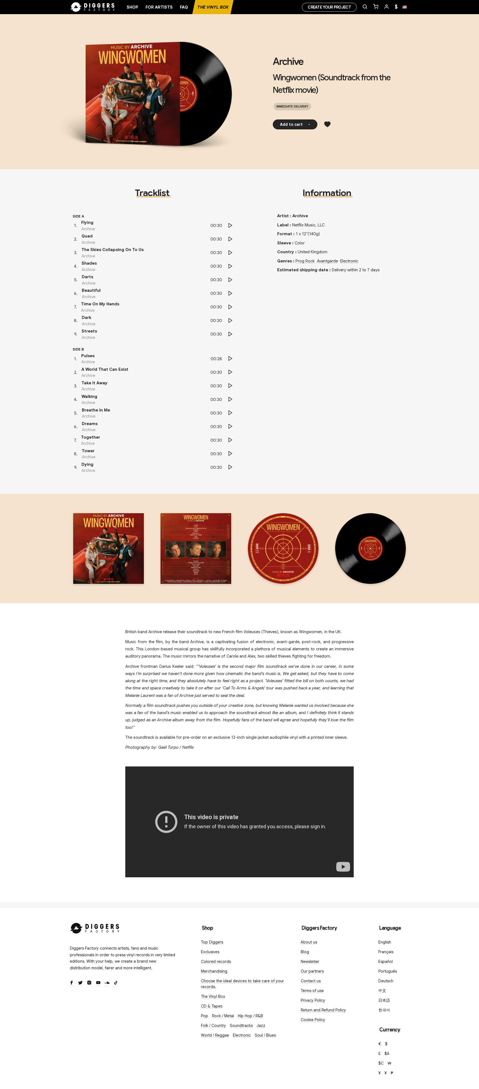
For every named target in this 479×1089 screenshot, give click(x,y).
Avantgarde (327, 261)
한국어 (384, 1010)
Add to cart (295, 124)
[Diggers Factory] (95, 927)
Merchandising (214, 971)
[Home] (93, 7)
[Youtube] (98, 983)
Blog (305, 951)
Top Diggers (212, 942)
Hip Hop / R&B (250, 1015)
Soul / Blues (265, 1035)
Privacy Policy (313, 1000)
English (384, 942)
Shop (132, 7)
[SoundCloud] (107, 983)
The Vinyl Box (213, 7)
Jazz (261, 1025)
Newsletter (310, 961)
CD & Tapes (211, 1006)
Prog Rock (305, 261)
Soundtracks (241, 1025)
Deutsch (385, 980)
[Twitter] (80, 983)
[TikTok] (115, 983)
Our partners (312, 971)
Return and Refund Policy (323, 1010)
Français (385, 951)
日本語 (384, 1000)
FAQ (184, 7)
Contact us (311, 980)
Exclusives (210, 951)
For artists (159, 7)
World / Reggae (215, 1035)
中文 (382, 990)
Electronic (349, 261)
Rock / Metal (223, 1015)
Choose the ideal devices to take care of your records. (242, 983)
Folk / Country (213, 1025)
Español (385, 961)
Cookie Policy (313, 1019)
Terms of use (312, 990)
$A (386, 1053)
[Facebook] (71, 983)
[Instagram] (89, 983)
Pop (204, 1015)
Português (387, 971)
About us (309, 942)
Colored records (216, 961)
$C (381, 1063)
